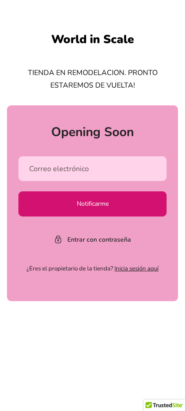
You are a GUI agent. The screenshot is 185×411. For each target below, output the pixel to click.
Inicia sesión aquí (137, 269)
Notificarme (93, 203)
